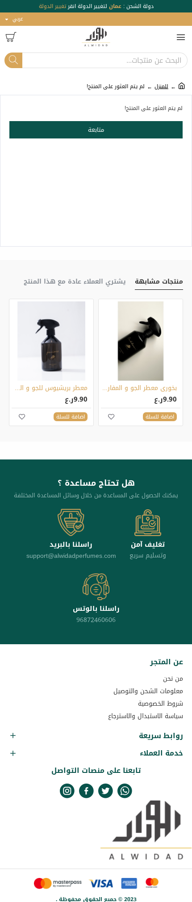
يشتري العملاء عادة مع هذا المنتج (75, 283)
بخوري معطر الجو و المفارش (139, 388)
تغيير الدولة (52, 6)
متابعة (96, 129)
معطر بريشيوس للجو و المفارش (50, 388)
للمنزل (161, 86)
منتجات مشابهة (159, 283)
